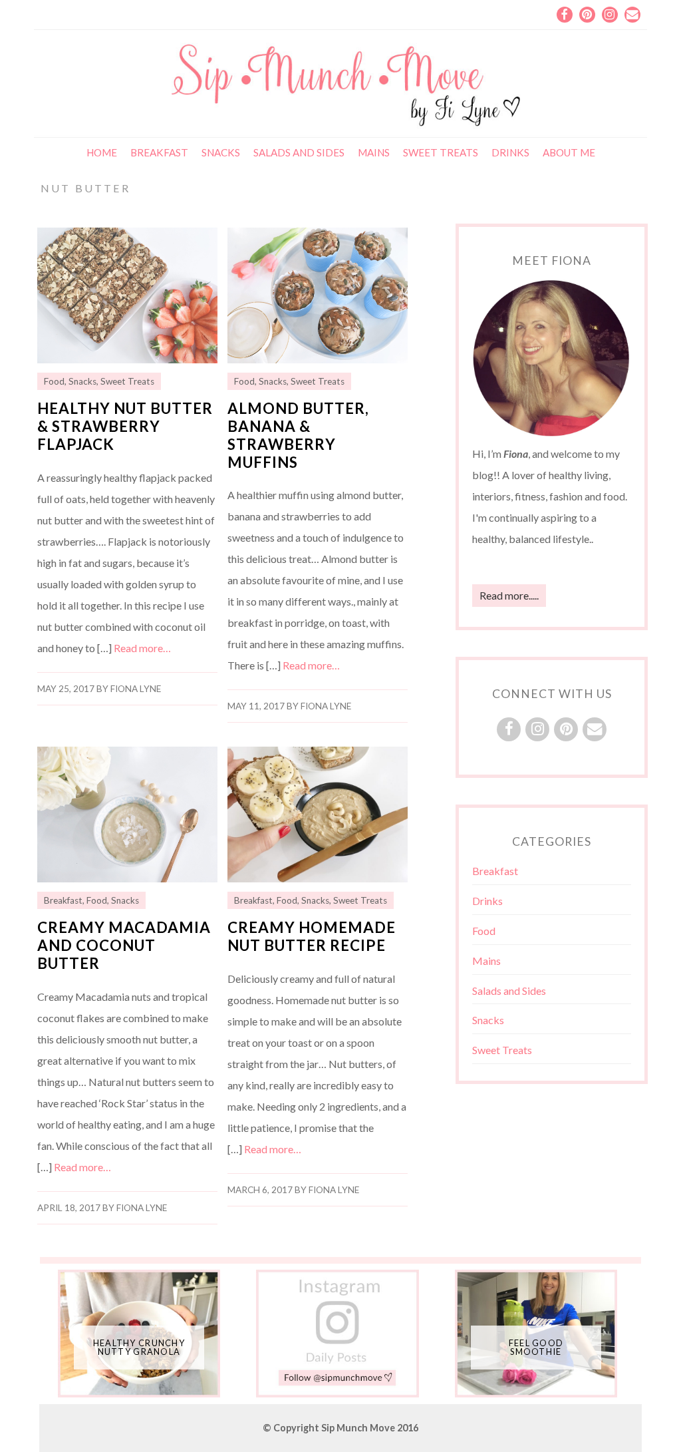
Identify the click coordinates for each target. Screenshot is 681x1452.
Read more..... (509, 595)
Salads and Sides (298, 152)
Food (54, 381)
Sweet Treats (440, 152)
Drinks (510, 152)
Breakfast (159, 152)
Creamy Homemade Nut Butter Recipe (311, 936)
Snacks (221, 152)
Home (101, 152)
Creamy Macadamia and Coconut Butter (124, 945)
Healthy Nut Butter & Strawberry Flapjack (125, 426)
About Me (569, 152)
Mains (374, 152)
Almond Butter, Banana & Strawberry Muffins (298, 435)
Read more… (142, 647)
